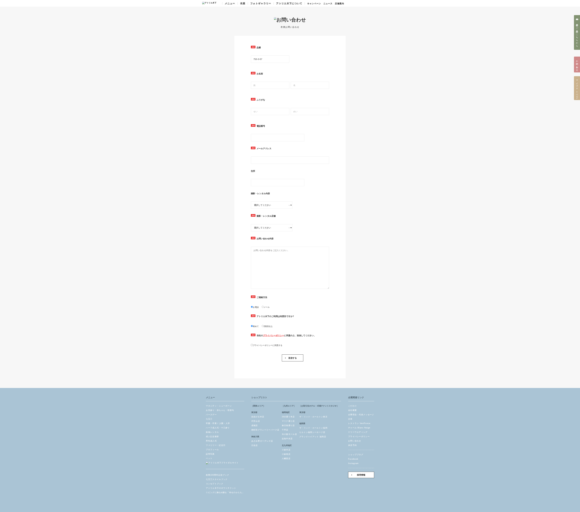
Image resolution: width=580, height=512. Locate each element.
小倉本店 (286, 450)
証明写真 (210, 454)
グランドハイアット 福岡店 (312, 437)
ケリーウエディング (358, 432)
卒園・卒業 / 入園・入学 (218, 423)
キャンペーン (314, 4)
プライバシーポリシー (273, 335)
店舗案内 (339, 4)
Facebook (353, 459)
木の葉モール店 (289, 434)
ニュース (327, 4)
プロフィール (212, 450)
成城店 (254, 425)
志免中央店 (287, 439)
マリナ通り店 (288, 421)
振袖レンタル (212, 432)
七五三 (209, 419)
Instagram (353, 463)
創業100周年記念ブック (217, 475)
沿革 (350, 419)
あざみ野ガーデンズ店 (262, 441)
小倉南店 (286, 454)
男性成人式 (211, 441)
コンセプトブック (214, 484)
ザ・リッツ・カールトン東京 (313, 417)
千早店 (285, 430)
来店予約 (352, 445)
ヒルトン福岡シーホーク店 (312, 432)
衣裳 (242, 3)
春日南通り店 (288, 425)
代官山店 (255, 421)
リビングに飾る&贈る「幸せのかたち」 (225, 492)
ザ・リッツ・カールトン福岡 (313, 428)
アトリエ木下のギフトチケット (221, 488)
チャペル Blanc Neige (359, 428)
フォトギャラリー (260, 3)
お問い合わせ (354, 441)
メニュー (230, 3)
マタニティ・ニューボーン (219, 406)
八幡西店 (286, 458)
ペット (209, 458)
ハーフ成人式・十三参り (218, 428)
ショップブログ (355, 455)
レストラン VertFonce (359, 423)
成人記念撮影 (212, 436)
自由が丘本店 (257, 417)
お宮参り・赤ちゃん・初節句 (220, 410)
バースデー (211, 415)
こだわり (352, 406)
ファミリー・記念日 (215, 445)
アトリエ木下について (289, 3)
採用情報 (361, 475)
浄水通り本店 (288, 417)
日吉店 (254, 445)
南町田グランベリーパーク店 (265, 430)
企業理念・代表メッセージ (361, 415)
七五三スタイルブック (216, 479)
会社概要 (352, 410)
